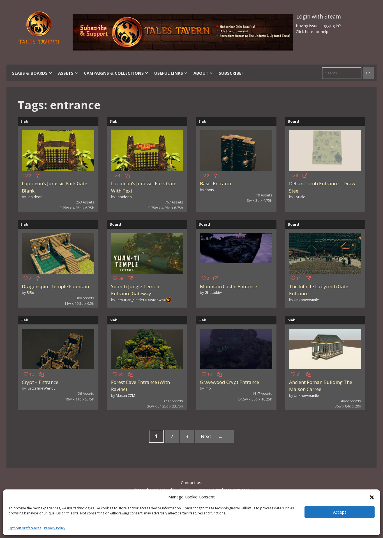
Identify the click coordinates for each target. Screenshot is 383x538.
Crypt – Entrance (40, 382)
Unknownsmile (306, 299)
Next (212, 436)
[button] (372, 497)
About (200, 73)
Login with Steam (318, 16)
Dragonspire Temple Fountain (55, 286)
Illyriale (299, 196)
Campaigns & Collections (114, 73)
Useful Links (168, 73)
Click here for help (312, 31)
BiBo (30, 292)
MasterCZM (125, 395)
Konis (209, 189)
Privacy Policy (54, 528)
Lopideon (35, 196)
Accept (339, 512)
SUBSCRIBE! (231, 73)
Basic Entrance (216, 183)
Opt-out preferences (24, 528)
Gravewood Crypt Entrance (229, 382)
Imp (208, 388)
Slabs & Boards (30, 73)
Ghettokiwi (214, 292)
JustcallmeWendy (41, 388)
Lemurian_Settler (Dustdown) (140, 299)
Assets (65, 73)
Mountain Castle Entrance (228, 286)
